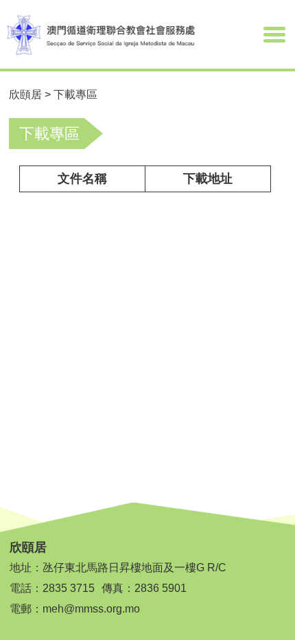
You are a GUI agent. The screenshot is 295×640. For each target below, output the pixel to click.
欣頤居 (25, 94)
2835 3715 (69, 588)
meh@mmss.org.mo (91, 609)
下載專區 (75, 94)
